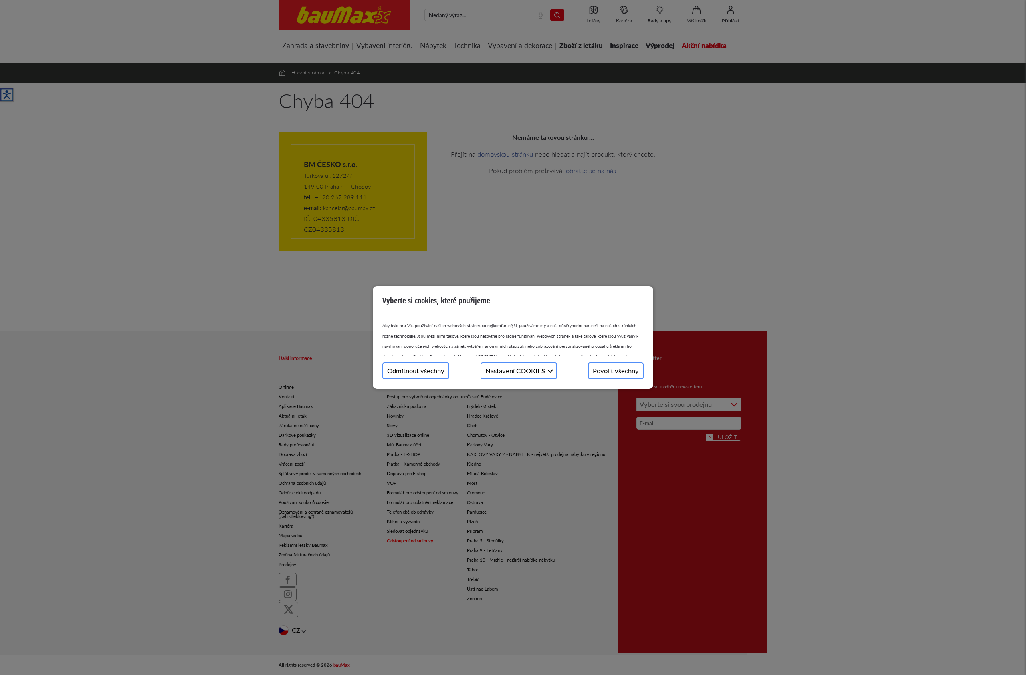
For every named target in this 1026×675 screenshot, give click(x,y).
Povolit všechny (616, 370)
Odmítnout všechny (415, 370)
